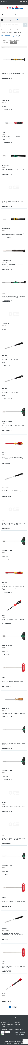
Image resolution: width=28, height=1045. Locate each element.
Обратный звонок (20, 1032)
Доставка (11, 12)
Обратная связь (19, 1034)
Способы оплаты (5, 1022)
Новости (17, 1020)
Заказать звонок (23, 3)
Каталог (6, 12)
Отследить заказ (23, 20)
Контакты (22, 12)
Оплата (16, 12)
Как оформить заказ (6, 1017)
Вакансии (17, 1022)
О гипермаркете (19, 1017)
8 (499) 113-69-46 (23, 1)
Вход (18, 14)
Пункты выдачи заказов (7, 1024)
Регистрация (24, 14)
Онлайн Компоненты (17, 1040)
